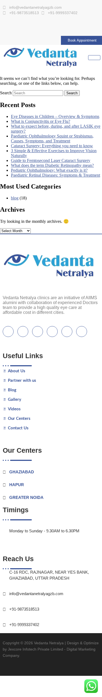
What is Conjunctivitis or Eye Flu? (40, 121)
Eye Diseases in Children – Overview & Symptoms (55, 116)
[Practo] (50, 27)
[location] (81, 331)
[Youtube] (28, 27)
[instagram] (66, 331)
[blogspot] (52, 331)
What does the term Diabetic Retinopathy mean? (52, 165)
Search (6, 92)
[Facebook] (10, 27)
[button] (51, 668)
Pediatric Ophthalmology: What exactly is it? (49, 170)
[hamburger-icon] (94, 57)
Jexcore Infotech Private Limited (35, 649)
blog (14, 198)
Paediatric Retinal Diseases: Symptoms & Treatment (55, 175)
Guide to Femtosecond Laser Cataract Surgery (50, 160)
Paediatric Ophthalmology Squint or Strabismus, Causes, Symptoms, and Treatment (52, 138)
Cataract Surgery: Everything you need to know (52, 145)
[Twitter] (22, 331)
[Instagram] (39, 27)
